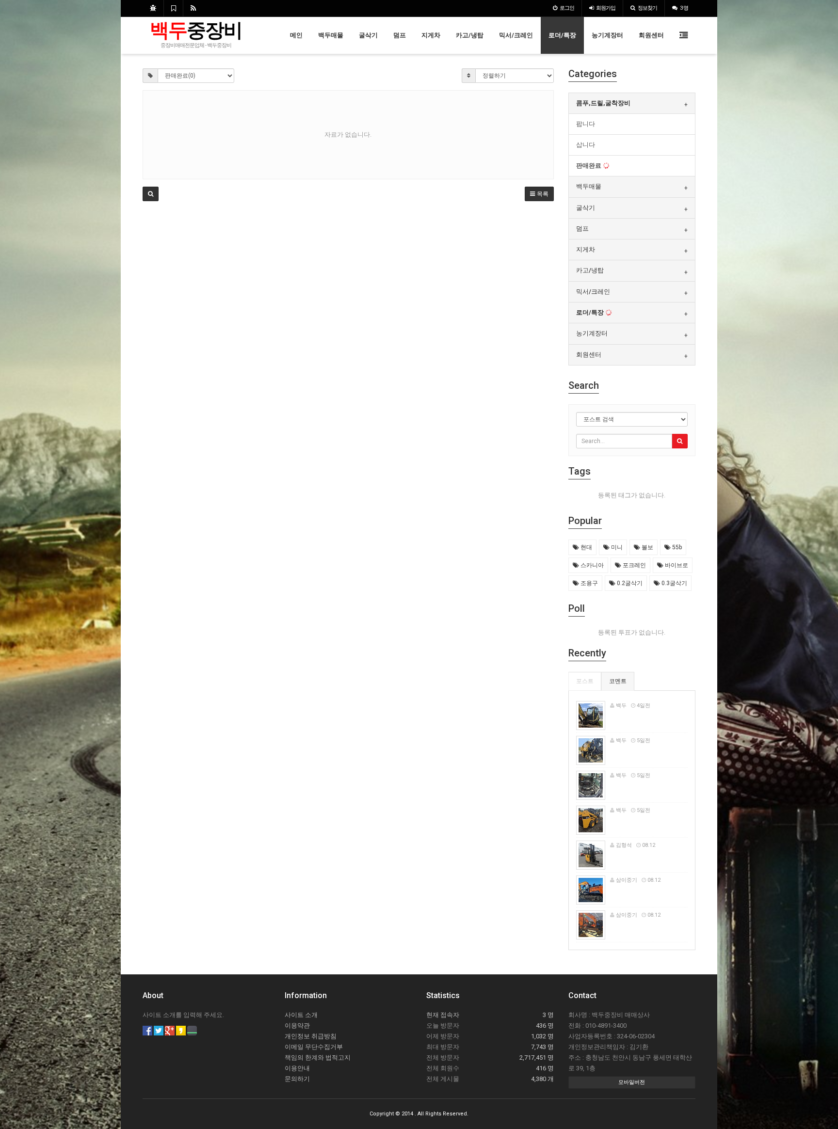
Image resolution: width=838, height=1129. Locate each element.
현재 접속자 (442, 1014)
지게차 (430, 35)
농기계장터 (607, 35)
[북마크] (173, 8)
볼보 (646, 547)
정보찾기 (647, 8)
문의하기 (297, 1078)
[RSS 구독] (193, 8)
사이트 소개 (301, 1014)
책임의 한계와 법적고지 (318, 1057)
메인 (296, 35)
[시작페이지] (153, 8)
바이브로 (675, 565)
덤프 (399, 35)
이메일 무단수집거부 (314, 1046)
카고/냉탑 (469, 35)
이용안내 (297, 1068)
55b (676, 547)
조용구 (588, 583)
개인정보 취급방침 (311, 1036)
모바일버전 (631, 1082)
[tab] (632, 103)
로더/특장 (562, 35)
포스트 (585, 681)
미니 (616, 547)
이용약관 (297, 1025)
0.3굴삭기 (673, 583)
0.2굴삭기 (629, 583)
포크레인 (633, 565)
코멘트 (618, 681)
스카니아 (591, 565)
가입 (605, 8)
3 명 (684, 8)
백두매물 (330, 35)
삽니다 (585, 144)
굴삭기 (368, 35)
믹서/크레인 (516, 35)
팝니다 (585, 123)
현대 (585, 547)
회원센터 (651, 35)
